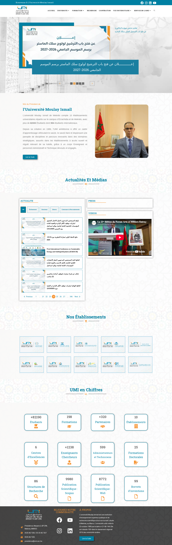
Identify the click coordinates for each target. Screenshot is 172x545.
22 (47, 297)
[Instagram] (59, 530)
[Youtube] (70, 520)
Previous (29, 297)
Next (76, 297)
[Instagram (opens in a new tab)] (146, 2)
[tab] (23, 210)
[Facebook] (59, 520)
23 (50, 297)
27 (64, 297)
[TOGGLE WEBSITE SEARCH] (154, 10)
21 (43, 297)
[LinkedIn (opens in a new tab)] (150, 2)
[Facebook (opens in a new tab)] (142, 2)
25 (57, 297)
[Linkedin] (70, 530)
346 (71, 297)
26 (61, 297)
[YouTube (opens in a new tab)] (154, 2)
